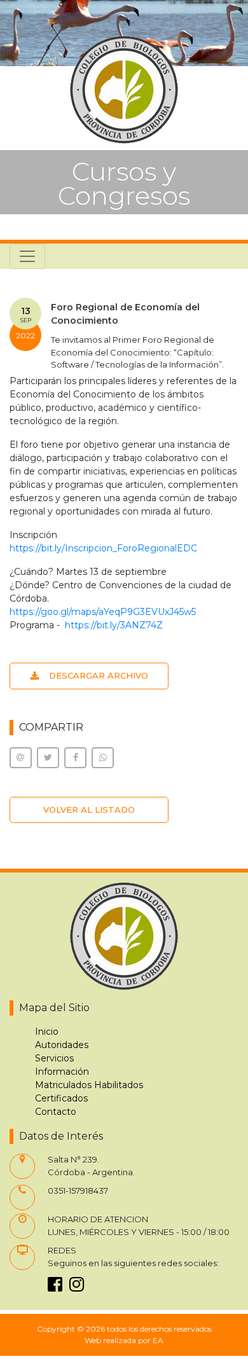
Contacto (55, 1111)
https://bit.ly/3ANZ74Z (114, 625)
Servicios (54, 1058)
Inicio (47, 1031)
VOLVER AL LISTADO (89, 809)
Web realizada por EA (124, 1340)
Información (62, 1071)
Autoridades (61, 1045)
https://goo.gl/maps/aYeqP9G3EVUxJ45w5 (103, 611)
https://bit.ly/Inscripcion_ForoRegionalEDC (103, 548)
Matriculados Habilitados (89, 1085)
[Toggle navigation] (27, 256)
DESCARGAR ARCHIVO (98, 675)
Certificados (61, 1098)
